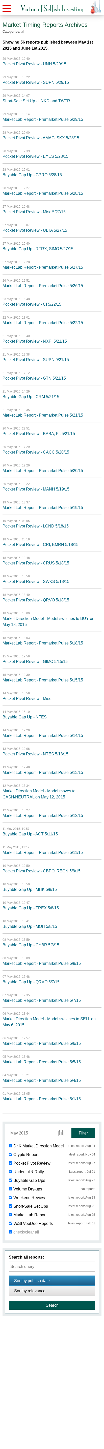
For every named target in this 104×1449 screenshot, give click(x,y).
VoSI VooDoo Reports (33, 1223)
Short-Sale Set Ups (30, 1206)
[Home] (52, 8)
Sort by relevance (29, 1291)
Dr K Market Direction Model (38, 1146)
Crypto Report (25, 1154)
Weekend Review (29, 1198)
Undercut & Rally (28, 1172)
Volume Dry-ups (27, 1189)
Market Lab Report (29, 1215)
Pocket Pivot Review (31, 1163)
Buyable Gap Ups (29, 1180)
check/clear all (26, 1232)
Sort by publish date (32, 1281)
